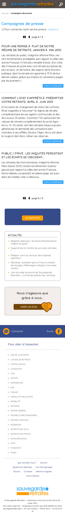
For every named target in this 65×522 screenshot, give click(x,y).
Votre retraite (32, 476)
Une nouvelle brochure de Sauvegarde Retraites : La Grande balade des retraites (33, 274)
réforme (15, 406)
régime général (18, 411)
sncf (13, 443)
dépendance (17, 383)
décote (14, 378)
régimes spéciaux (19, 420)
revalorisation (18, 439)
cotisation (16, 369)
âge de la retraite (20, 355)
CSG (12, 373)
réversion (16, 425)
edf (12, 387)
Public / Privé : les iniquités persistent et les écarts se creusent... (32, 155)
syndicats (16, 448)
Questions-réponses (22, 467)
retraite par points (21, 434)
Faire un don (28, 306)
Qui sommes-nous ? (27, 462)
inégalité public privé (22, 397)
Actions (43, 462)
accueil (5, 13)
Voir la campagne (53, 86)
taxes (13, 452)
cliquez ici (53, 29)
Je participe (32, 218)
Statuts (16, 471)
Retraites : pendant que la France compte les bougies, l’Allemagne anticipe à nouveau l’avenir (34, 265)
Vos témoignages (44, 467)
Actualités (15, 235)
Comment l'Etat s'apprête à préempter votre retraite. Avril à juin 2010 (32, 100)
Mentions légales (44, 471)
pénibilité (15, 401)
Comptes (28, 471)
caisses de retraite (20, 359)
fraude (14, 392)
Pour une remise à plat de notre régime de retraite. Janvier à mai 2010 (31, 48)
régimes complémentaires (24, 415)
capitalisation (18, 364)
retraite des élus (20, 429)
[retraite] (32, 5)
